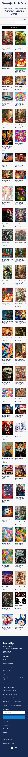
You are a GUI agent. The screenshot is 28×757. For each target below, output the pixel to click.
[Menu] (25, 3)
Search (5, 732)
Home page (6, 725)
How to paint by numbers (9, 690)
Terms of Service (7, 667)
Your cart (5, 728)
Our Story (5, 659)
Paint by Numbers (7, 736)
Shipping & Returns (8, 663)
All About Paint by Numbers (10, 694)
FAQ (4, 674)
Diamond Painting (7, 739)
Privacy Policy (6, 670)
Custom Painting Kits (8, 743)
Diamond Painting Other (20, 8)
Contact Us (6, 683)
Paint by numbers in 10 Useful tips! (12, 701)
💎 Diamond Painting (7, 8)
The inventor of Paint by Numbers (12, 705)
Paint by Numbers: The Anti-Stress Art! (13, 698)
